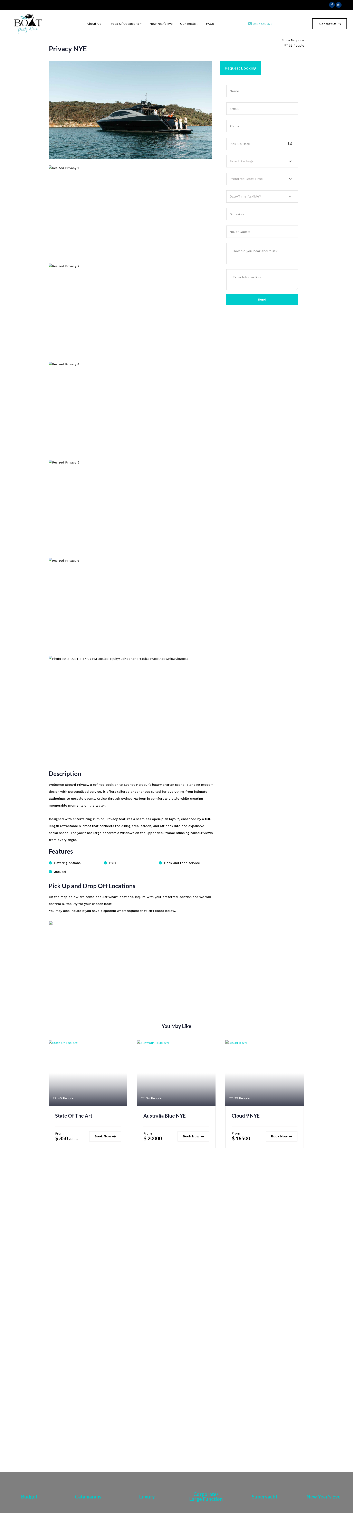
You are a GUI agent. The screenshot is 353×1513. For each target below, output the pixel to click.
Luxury (147, 1497)
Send (262, 299)
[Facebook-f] (332, 5)
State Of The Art (73, 1116)
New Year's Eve (323, 1497)
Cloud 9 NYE (246, 1116)
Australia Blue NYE (164, 1116)
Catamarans (88, 1497)
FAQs (210, 24)
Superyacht (264, 1497)
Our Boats (188, 24)
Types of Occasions (124, 24)
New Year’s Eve (161, 24)
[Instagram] (339, 5)
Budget (29, 1497)
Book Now (103, 1136)
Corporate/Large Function (206, 1496)
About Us (94, 24)
